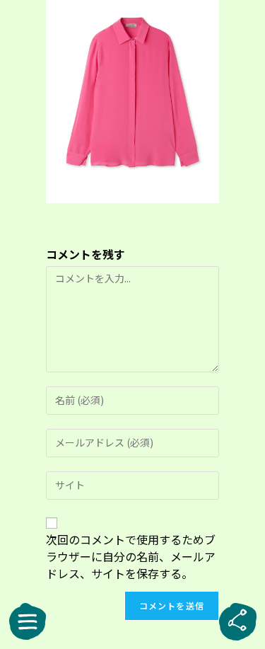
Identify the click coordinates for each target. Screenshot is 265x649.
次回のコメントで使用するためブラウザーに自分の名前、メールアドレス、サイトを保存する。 (131, 556)
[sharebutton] (237, 621)
